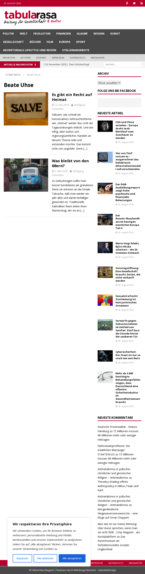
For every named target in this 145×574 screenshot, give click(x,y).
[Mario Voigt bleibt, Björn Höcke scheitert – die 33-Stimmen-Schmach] (105, 247)
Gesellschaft (13, 42)
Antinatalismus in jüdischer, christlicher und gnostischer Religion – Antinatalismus (114, 473)
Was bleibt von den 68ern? (70, 163)
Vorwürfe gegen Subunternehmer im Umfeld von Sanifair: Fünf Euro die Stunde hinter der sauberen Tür (128, 328)
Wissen (98, 33)
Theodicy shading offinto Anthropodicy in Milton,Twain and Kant (118, 486)
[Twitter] (134, 3)
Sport (80, 42)
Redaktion (9, 57)
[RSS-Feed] (141, 3)
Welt (24, 33)
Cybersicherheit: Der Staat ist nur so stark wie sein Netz (128, 355)
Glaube (82, 33)
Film (50, 42)
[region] (49, 542)
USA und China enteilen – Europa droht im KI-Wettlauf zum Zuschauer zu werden (127, 130)
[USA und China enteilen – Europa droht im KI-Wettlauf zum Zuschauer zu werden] (105, 126)
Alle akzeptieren (72, 558)
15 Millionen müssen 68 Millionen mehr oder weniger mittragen (118, 435)
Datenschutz (77, 57)
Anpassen (22, 558)
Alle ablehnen (45, 558)
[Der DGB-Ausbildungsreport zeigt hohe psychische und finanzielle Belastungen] (105, 188)
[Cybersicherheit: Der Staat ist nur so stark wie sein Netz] (105, 356)
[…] (85, 148)
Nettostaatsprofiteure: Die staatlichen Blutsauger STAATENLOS (114, 450)
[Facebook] (127, 3)
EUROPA (64, 42)
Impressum (58, 57)
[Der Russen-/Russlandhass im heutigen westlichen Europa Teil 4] (105, 219)
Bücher (35, 42)
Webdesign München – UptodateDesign (95, 570)
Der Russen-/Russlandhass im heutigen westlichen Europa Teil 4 (128, 222)
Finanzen (63, 33)
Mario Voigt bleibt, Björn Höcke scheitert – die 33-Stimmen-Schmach (128, 248)
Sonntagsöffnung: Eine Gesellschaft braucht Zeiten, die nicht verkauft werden (128, 274)
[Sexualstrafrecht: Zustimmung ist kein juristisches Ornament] (105, 300)
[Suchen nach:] (122, 64)
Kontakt (41, 57)
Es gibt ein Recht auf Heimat (72, 97)
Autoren (26, 57)
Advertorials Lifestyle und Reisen (29, 50)
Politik (8, 33)
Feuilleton (41, 33)
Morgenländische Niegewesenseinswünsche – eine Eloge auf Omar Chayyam (118, 513)
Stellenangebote (75, 50)
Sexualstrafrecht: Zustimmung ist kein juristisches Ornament (127, 300)
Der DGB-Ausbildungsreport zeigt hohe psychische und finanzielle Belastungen (128, 192)
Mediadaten (98, 57)
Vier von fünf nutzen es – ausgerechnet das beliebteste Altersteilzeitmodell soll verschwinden (128, 161)
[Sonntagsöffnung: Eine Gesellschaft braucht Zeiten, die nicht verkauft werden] (105, 272)
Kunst (115, 33)
